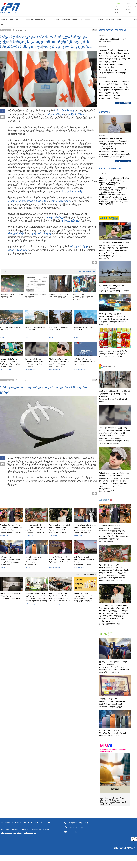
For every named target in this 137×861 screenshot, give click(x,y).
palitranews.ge (54, 567)
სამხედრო (98, 19)
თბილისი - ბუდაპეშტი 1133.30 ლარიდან (58, 328)
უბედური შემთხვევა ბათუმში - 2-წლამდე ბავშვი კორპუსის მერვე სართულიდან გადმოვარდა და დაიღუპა (11, 364)
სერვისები (33, 823)
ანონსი (120, 19)
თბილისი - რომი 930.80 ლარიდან (84, 328)
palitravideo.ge (5, 369)
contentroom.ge (6, 604)
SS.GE (4, 272)
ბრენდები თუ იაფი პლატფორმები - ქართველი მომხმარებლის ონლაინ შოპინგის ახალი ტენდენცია (112, 703)
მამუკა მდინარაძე (64, 110)
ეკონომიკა (77, 19)
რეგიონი (66, 19)
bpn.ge (117, 3)
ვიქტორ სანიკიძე (77, 114)
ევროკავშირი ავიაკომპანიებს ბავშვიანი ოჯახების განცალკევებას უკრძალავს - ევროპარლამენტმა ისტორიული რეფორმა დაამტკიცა (11, 564)
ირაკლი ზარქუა (55, 114)
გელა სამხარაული (60, 201)
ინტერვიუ (104, 112)
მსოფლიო (54, 19)
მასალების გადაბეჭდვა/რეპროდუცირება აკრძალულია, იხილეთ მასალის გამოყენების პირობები (25, 831)
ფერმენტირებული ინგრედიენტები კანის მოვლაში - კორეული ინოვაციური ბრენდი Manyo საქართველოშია (84, 598)
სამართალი (27, 19)
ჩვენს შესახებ (19, 823)
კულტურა (110, 19)
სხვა (3, 24)
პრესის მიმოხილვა (110, 168)
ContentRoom (90, 575)
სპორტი (88, 19)
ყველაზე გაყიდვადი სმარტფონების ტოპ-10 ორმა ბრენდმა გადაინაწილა (34, 560)
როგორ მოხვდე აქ (87, 272)
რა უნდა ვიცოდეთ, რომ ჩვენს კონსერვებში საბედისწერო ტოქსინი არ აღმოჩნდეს (113, 353)
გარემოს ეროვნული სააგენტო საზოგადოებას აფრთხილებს (84, 361)
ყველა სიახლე (122, 103)
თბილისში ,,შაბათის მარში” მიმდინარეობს (112, 40)
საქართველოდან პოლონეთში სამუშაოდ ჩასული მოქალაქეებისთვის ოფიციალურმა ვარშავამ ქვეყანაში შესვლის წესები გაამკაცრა (85, 564)
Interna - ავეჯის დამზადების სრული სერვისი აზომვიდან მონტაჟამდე (11, 596)
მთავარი (4, 19)
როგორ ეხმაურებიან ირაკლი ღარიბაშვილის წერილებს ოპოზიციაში (59, 559)
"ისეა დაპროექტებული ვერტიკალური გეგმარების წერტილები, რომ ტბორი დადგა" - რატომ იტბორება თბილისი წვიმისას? (114, 319)
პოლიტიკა (15, 19)
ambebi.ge (4, 535)
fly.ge (2, 337)
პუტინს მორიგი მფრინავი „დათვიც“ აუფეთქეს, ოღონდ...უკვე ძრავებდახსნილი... (114, 288)
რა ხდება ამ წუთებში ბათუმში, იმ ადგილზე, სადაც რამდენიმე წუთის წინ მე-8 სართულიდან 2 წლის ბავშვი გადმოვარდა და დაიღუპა (114, 396)
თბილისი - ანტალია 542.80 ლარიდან (11, 328)
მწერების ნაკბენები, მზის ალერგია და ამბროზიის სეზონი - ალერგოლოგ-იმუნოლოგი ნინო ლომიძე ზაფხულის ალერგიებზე (36, 598)
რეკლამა (45, 823)
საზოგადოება (41, 19)
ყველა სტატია (122, 161)
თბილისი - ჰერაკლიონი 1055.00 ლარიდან (35, 328)
